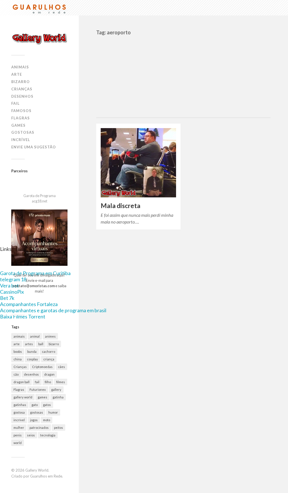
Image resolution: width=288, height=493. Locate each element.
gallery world (23, 397)
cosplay (32, 359)
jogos (34, 420)
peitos (58, 427)
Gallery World (36, 470)
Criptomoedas (42, 367)
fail (37, 382)
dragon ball (22, 382)
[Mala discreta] (138, 162)
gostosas (36, 412)
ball (40, 344)
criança (48, 359)
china (18, 359)
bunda (32, 351)
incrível (19, 420)
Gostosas (22, 132)
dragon (49, 374)
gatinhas (20, 405)
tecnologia (47, 435)
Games (18, 125)
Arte (16, 74)
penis (18, 435)
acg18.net (39, 201)
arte (17, 344)
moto (46, 420)
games (42, 397)
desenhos (31, 374)
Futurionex (38, 389)
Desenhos (22, 96)
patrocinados (39, 427)
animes (50, 336)
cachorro (48, 351)
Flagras (20, 118)
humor (53, 412)
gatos (47, 405)
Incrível (20, 139)
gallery (56, 389)
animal (35, 336)
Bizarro (20, 81)
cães (61, 367)
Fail (15, 103)
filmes (60, 382)
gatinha (58, 397)
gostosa (19, 412)
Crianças (21, 89)
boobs (18, 351)
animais (19, 336)
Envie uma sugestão (33, 147)
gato (35, 405)
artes (29, 344)
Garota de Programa (39, 195)
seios (31, 435)
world (18, 443)
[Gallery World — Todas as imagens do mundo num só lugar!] (39, 38)
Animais (20, 67)
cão (16, 374)
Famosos (21, 110)
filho (48, 382)
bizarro (54, 344)
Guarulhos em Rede (46, 476)
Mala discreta (120, 205)
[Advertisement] (183, 75)
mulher (19, 427)
